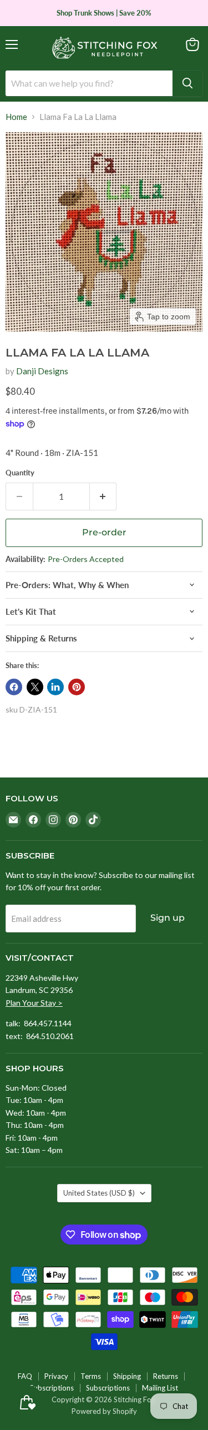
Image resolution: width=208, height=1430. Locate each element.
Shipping (127, 1376)
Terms (90, 1376)
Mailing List (160, 1387)
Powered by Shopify (104, 1411)
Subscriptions (52, 1387)
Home (16, 117)
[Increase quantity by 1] (103, 496)
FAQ (25, 1376)
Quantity (20, 473)
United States (99, 1192)
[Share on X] (35, 687)
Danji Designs (42, 371)
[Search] (187, 83)
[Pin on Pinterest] (76, 687)
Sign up (167, 917)
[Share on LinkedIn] (55, 687)
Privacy (56, 1376)
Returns (165, 1376)
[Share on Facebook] (14, 687)
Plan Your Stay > (34, 1002)
